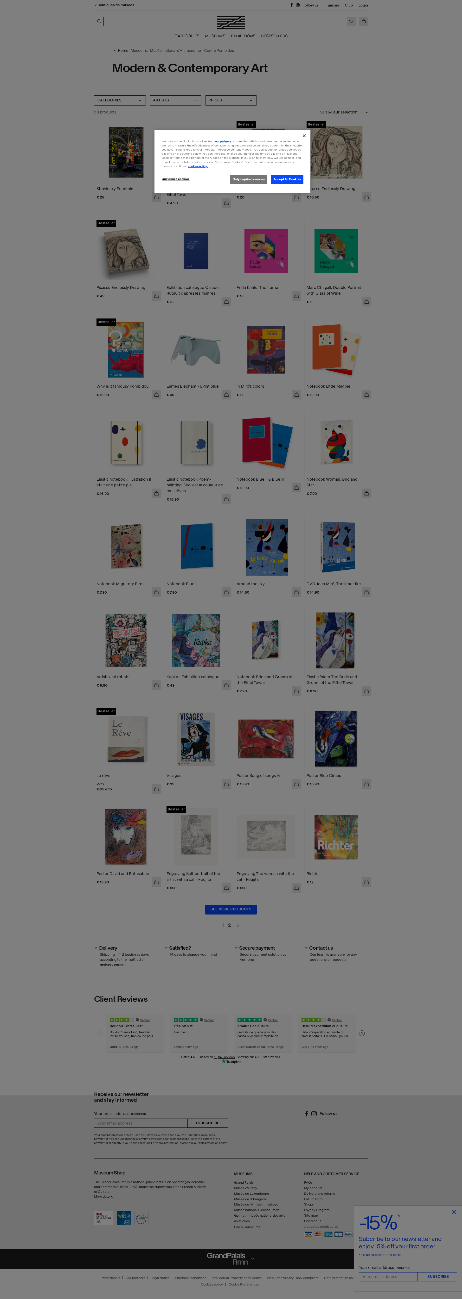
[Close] (304, 135)
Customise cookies (176, 179)
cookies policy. (198, 166)
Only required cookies (249, 179)
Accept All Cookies (287, 179)
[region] (232, 161)
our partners (223, 141)
